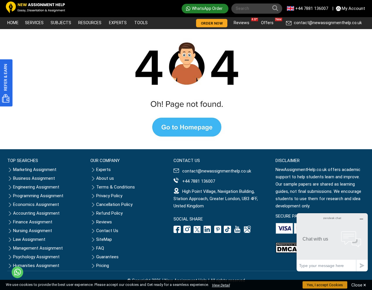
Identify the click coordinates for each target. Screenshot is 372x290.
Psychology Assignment (36, 256)
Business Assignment (34, 178)
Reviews (243, 21)
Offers (268, 21)
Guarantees (107, 256)
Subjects (61, 22)
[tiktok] (228, 231)
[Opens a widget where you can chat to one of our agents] (332, 242)
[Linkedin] (207, 231)
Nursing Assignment (32, 230)
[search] (276, 9)
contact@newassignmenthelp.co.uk (328, 22)
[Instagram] (187, 231)
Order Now (211, 23)
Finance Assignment (32, 222)
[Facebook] (178, 231)
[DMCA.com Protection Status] (287, 251)
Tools (141, 22)
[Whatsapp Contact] (17, 272)
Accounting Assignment (36, 213)
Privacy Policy (109, 195)
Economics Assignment (36, 204)
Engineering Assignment (36, 187)
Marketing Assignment (34, 169)
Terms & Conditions (115, 187)
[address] (247, 231)
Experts (118, 22)
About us (105, 178)
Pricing (102, 265)
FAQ (100, 248)
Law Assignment (29, 239)
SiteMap (104, 239)
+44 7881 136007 (311, 8)
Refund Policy (109, 213)
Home (13, 22)
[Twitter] (197, 231)
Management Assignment (38, 248)
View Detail (221, 285)
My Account (353, 8)
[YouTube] (237, 231)
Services (34, 22)
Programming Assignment (38, 195)
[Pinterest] (218, 231)
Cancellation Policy (114, 204)
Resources (89, 22)
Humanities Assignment (36, 265)
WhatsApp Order (207, 8)
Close (358, 285)
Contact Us (107, 230)
